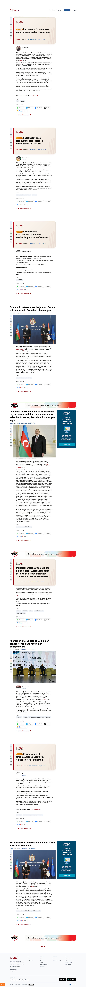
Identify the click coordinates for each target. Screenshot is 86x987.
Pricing (54, 958)
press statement (20, 349)
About (41, 958)
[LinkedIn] (25, 979)
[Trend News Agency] (13, 958)
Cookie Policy (68, 964)
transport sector (27, 195)
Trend (20, 60)
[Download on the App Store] (62, 979)
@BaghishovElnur (34, 95)
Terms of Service (68, 958)
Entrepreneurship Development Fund (36, 717)
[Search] (51, 10)
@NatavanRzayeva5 (36, 809)
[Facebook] (14, 979)
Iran (18, 101)
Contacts (42, 962)
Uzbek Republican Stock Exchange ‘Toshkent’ (33, 814)
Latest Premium (30, 960)
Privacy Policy (68, 960)
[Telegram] (22, 979)
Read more (24, 49)
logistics (34, 195)
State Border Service (39, 610)
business (48, 717)
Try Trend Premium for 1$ (24, 115)
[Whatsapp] (11, 979)
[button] (11, 19)
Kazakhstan (19, 195)
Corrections (42, 966)
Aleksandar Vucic (36, 910)
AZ (72, 984)
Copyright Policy (68, 962)
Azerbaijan (25, 610)
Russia (31, 610)
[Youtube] (20, 979)
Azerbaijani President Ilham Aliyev (24, 377)
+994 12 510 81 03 (13, 969)
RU (74, 984)
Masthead (42, 960)
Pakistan (18, 610)
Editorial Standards (43, 964)
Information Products (57, 960)
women (25, 717)
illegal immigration (21, 613)
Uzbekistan (19, 814)
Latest (28, 958)
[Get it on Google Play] (71, 979)
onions (22, 101)
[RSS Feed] (28, 979)
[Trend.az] (14, 10)
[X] (17, 979)
